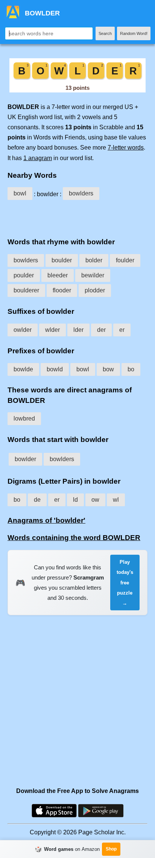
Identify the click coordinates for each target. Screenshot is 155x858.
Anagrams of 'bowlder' (46, 520)
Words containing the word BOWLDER (74, 538)
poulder (24, 275)
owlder (23, 330)
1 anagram (37, 158)
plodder (95, 290)
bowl (20, 193)
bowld (55, 369)
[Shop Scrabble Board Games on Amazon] (77, 90)
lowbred (24, 418)
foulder (125, 260)
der (101, 330)
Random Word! (133, 33)
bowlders (81, 193)
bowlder (25, 459)
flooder (62, 290)
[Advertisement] (77, 217)
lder (78, 330)
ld (75, 499)
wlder (52, 330)
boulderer (26, 290)
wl (116, 499)
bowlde (23, 369)
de (37, 499)
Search (105, 33)
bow (108, 369)
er (122, 330)
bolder (93, 260)
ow (95, 499)
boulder (62, 260)
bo (131, 369)
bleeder (57, 275)
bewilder (92, 275)
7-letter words (126, 147)
